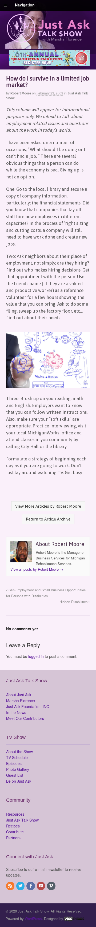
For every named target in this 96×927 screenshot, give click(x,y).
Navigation (25, 5)
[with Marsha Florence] (48, 39)
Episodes (14, 763)
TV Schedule (17, 757)
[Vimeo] (51, 886)
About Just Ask (18, 694)
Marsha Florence (20, 700)
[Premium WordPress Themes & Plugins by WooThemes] (74, 918)
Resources (15, 814)
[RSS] (10, 886)
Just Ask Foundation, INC (27, 706)
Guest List (14, 775)
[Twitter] (20, 886)
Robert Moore (20, 93)
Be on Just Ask (18, 781)
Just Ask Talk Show (22, 820)
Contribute (15, 831)
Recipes (13, 826)
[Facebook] (30, 886)
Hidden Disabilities (74, 601)
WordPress (33, 918)
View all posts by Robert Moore (36, 569)
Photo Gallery (17, 769)
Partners (13, 837)
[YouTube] (41, 886)
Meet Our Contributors (25, 718)
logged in (36, 656)
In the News (16, 712)
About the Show (19, 751)
